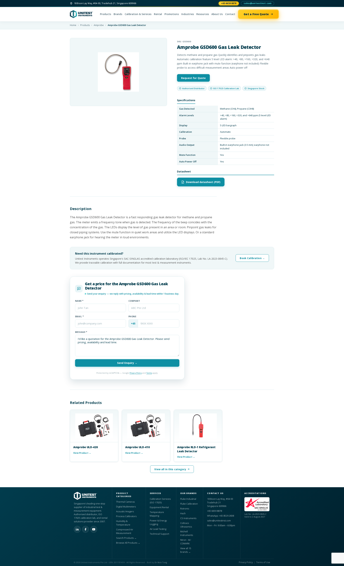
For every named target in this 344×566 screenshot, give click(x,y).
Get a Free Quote (256, 14)
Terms (149, 373)
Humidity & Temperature (123, 523)
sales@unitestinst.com (257, 3)
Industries (187, 14)
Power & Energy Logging (158, 522)
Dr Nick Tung (161, 562)
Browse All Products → (128, 542)
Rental (158, 14)
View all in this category (170, 469)
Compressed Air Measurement (124, 531)
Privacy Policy (136, 373)
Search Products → (126, 537)
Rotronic (184, 508)
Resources (202, 14)
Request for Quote (193, 78)
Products (105, 14)
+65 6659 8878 (228, 3)
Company (134, 301)
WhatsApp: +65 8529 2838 (220, 515)
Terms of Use (263, 562)
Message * (81, 332)
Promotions (171, 14)
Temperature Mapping (157, 514)
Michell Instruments (186, 533)
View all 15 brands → (185, 550)
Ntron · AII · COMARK (186, 541)
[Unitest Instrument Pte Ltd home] (83, 14)
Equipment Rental (159, 507)
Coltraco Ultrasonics (186, 525)
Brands (118, 14)
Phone (132, 316)
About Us (217, 14)
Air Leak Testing (158, 529)
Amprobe (99, 25)
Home (73, 25)
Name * (79, 301)
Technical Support (159, 533)
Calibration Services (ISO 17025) (160, 500)
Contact (230, 14)
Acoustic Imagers (125, 511)
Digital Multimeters (126, 506)
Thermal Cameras (125, 501)
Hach (183, 513)
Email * (79, 316)
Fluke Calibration (189, 503)
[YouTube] (93, 529)
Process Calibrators (126, 516)
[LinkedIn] (77, 529)
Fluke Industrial (188, 498)
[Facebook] (85, 529)
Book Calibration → (252, 258)
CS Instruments (188, 518)
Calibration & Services (138, 14)
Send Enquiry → (127, 363)
